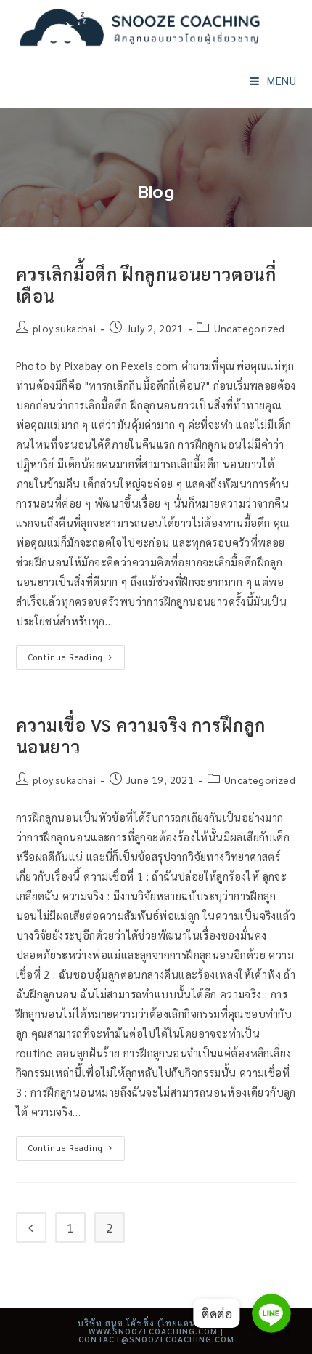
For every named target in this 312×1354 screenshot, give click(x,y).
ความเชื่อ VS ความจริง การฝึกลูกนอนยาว (141, 735)
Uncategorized (249, 328)
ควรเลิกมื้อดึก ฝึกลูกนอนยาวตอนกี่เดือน (146, 284)
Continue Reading (76, 653)
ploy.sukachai (64, 328)
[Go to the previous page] (31, 1227)
